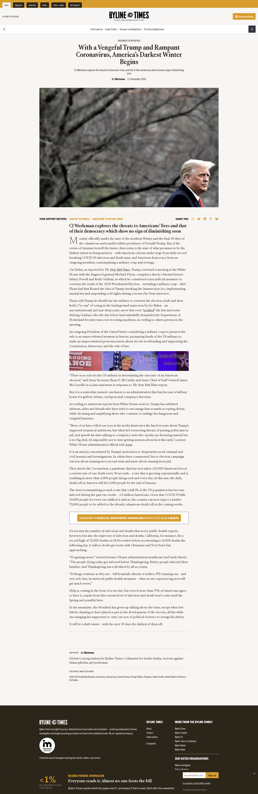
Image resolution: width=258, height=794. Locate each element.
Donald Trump (123, 676)
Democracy (112, 676)
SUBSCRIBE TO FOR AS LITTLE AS (129, 517)
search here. (95, 757)
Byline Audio (180, 749)
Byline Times (180, 728)
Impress (129, 733)
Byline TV (179, 736)
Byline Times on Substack (185, 741)
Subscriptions (245, 16)
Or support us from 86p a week (196, 783)
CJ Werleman (118, 79)
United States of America (175, 676)
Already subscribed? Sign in (195, 789)
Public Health (158, 676)
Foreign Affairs (136, 676)
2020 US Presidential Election (82, 676)
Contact (149, 732)
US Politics (73, 679)
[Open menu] (4, 29)
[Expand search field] (252, 29)
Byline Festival (181, 732)
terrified (148, 310)
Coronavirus (101, 676)
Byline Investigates (183, 765)
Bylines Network (182, 769)
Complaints (151, 743)
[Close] (254, 773)
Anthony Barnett (175, 363)
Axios (128, 444)
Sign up (212, 775)
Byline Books (180, 745)
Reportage (135, 40)
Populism (148, 676)
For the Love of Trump (165, 356)
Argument (123, 40)
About (148, 728)
